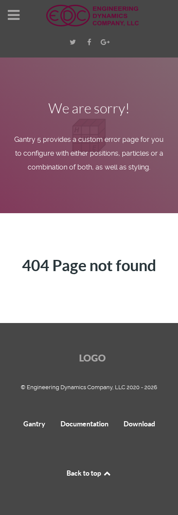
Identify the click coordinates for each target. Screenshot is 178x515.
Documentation (84, 424)
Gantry (34, 424)
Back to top (84, 473)
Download (139, 424)
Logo (92, 357)
